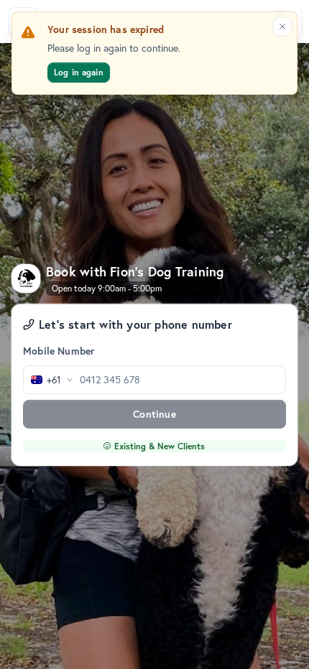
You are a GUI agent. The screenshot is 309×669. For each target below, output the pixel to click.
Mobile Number (58, 351)
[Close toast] (282, 26)
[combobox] (49, 379)
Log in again (78, 72)
